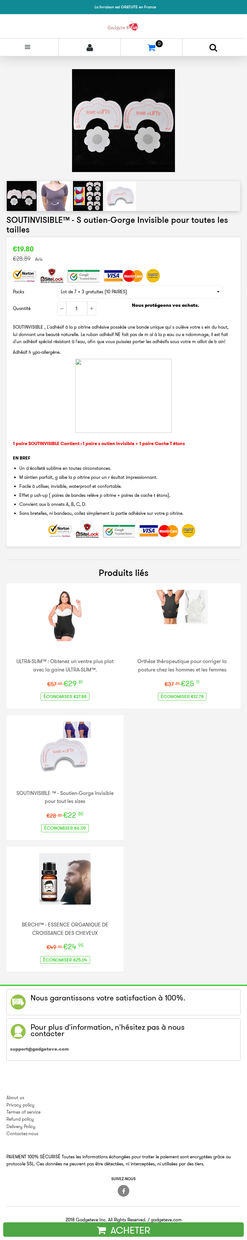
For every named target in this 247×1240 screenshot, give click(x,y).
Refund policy (20, 1119)
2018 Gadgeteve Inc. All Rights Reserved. (106, 1220)
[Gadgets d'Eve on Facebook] (123, 1191)
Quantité (22, 308)
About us (15, 1097)
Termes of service (23, 1112)
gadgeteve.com (166, 1220)
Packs (18, 292)
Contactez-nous (22, 1133)
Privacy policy (20, 1105)
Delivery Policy (20, 1126)
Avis (38, 259)
